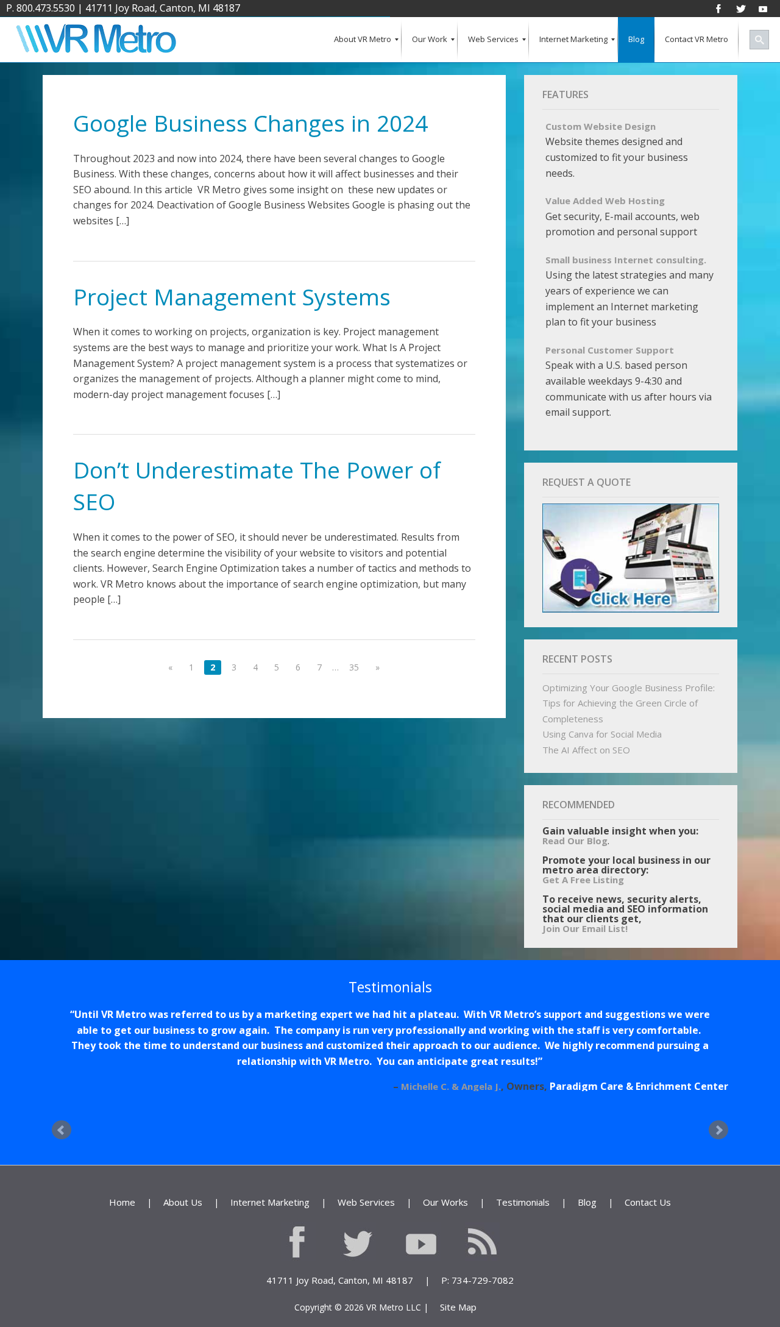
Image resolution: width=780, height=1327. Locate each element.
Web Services (366, 1171)
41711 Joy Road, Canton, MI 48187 (162, 8)
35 (354, 667)
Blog (587, 1171)
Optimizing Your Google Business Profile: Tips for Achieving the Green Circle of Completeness (628, 703)
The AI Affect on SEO (586, 750)
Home (122, 1171)
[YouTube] (763, 8)
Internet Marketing (270, 1171)
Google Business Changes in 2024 (250, 122)
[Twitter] (741, 8)
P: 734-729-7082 (477, 1249)
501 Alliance (699, 1055)
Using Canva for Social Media (602, 734)
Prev (61, 1099)
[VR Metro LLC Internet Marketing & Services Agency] (95, 40)
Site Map (458, 1276)
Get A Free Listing (583, 879)
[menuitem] (363, 40)
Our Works (445, 1171)
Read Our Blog (575, 840)
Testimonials (523, 1171)
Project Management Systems (232, 296)
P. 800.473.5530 (40, 8)
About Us (182, 1171)
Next (718, 1099)
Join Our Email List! (585, 928)
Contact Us (648, 1171)
